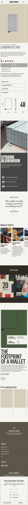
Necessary (15, 489)
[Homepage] (14, 2)
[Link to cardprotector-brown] (10, 61)
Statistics (15, 492)
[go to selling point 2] (13, 437)
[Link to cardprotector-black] (5, 61)
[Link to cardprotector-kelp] (12, 61)
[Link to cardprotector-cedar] (1, 61)
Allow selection (7, 503)
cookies (4, 484)
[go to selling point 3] (14, 437)
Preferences (16, 494)
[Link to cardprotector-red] (8, 61)
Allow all (20, 503)
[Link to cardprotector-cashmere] (3, 61)
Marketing (15, 497)
